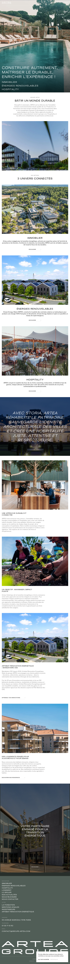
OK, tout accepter (43, 959)
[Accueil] (6, 3)
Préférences (54, 959)
